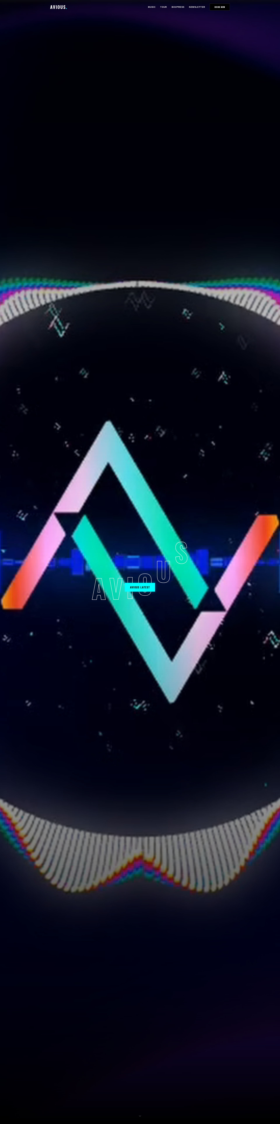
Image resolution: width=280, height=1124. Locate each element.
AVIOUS (58, 7)
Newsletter (197, 7)
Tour (163, 7)
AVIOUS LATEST (140, 587)
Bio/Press (178, 7)
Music (152, 7)
